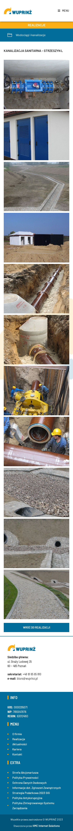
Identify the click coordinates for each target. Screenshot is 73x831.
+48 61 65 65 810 (32, 674)
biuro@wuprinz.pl (27, 678)
